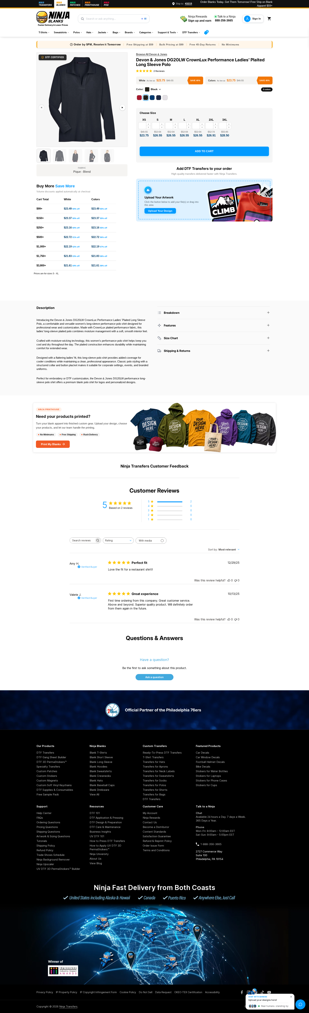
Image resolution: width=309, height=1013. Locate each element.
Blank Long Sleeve (101, 762)
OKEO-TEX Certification (188, 992)
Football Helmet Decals (210, 762)
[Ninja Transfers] (52, 18)
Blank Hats (96, 780)
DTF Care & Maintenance (105, 827)
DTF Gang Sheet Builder (51, 757)
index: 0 (41, 145)
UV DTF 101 (97, 836)
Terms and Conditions (156, 850)
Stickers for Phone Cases (211, 780)
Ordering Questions (48, 822)
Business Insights (100, 831)
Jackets (103, 32)
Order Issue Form (153, 845)
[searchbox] (82, 540)
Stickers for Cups (206, 785)
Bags (117, 32)
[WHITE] (165, 97)
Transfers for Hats (154, 762)
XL (198, 119)
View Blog (96, 863)
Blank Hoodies (98, 766)
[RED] (139, 97)
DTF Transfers (191, 32)
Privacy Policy (44, 992)
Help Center (44, 813)
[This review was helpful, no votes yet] (229, 580)
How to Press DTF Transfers (107, 841)
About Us (95, 858)
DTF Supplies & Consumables (54, 789)
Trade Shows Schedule (50, 855)
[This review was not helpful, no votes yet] (235, 580)
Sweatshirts (61, 32)
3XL (224, 119)
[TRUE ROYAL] (152, 97)
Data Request (163, 992)
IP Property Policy (66, 992)
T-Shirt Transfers (153, 757)
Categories (146, 32)
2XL (211, 119)
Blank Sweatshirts (101, 771)
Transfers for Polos (154, 785)
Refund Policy (44, 850)
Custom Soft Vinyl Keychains (54, 785)
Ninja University (99, 854)
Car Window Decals (208, 757)
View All (94, 794)
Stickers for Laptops (208, 776)
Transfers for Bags (154, 794)
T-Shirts (44, 32)
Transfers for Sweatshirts (158, 776)
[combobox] (118, 540)
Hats (90, 32)
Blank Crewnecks (100, 776)
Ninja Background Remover (53, 859)
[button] (270, 18)
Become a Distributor (156, 827)
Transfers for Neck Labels (159, 771)
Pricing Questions (47, 827)
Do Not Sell (145, 992)
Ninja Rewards (151, 817)
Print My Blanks (51, 444)
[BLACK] (145, 97)
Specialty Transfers (48, 766)
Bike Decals (203, 766)
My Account (150, 813)
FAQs (39, 817)
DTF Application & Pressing (106, 817)
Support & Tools (168, 32)
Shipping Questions (48, 831)
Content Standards (154, 831)
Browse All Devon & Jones (151, 54)
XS (144, 119)
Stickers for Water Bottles (212, 771)
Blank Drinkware (99, 789)
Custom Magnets (47, 780)
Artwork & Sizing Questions (53, 836)
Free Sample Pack (47, 794)
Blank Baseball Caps (102, 785)
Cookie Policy (128, 992)
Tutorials (41, 841)
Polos (77, 32)
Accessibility (212, 992)
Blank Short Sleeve (101, 757)
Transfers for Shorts (155, 789)
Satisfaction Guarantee (157, 836)
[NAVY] (158, 97)
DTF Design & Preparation (106, 822)
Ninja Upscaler (45, 864)
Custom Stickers (46, 776)
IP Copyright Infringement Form (98, 992)
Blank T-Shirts (98, 752)
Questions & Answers (154, 638)
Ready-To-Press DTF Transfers (162, 752)
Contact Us (150, 822)
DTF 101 (95, 813)
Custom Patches (46, 771)
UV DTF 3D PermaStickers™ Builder (58, 869)
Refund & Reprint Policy (157, 841)
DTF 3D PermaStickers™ (51, 762)
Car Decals (202, 752)
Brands (130, 32)
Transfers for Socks (155, 780)
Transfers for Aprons (155, 766)
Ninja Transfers (68, 1006)
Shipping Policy (45, 845)
